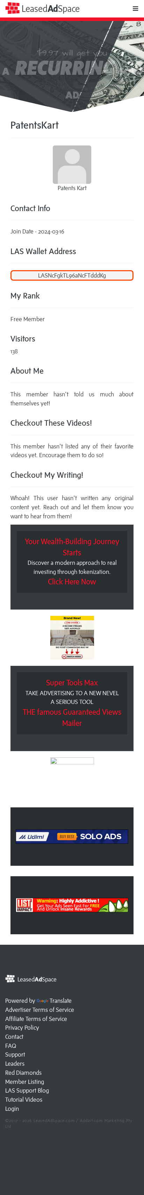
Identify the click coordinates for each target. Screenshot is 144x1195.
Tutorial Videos (23, 1099)
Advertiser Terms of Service (39, 1009)
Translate (61, 1000)
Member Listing (24, 1081)
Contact (14, 1036)
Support (15, 1054)
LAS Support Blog (27, 1090)
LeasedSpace (50, 8)
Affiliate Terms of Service (36, 1018)
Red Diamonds (23, 1072)
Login (12, 1108)
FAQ (10, 1045)
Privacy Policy (22, 1027)
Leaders (14, 1063)
